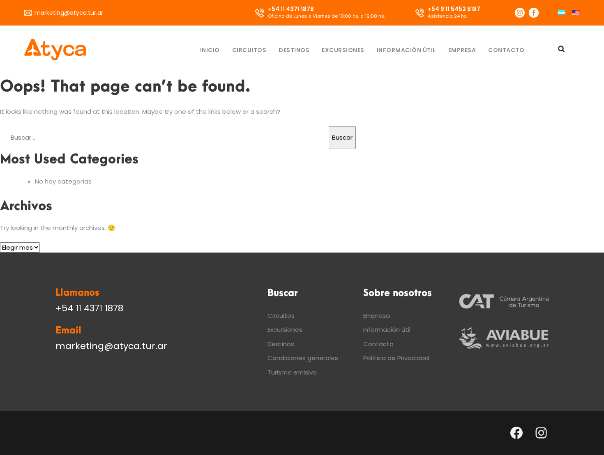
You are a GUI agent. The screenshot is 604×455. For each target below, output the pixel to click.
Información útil (406, 50)
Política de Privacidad (396, 358)
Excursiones (343, 50)
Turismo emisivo (292, 372)
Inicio (210, 50)
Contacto (506, 50)
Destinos (294, 50)
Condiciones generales (302, 358)
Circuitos (249, 50)
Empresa (462, 50)
